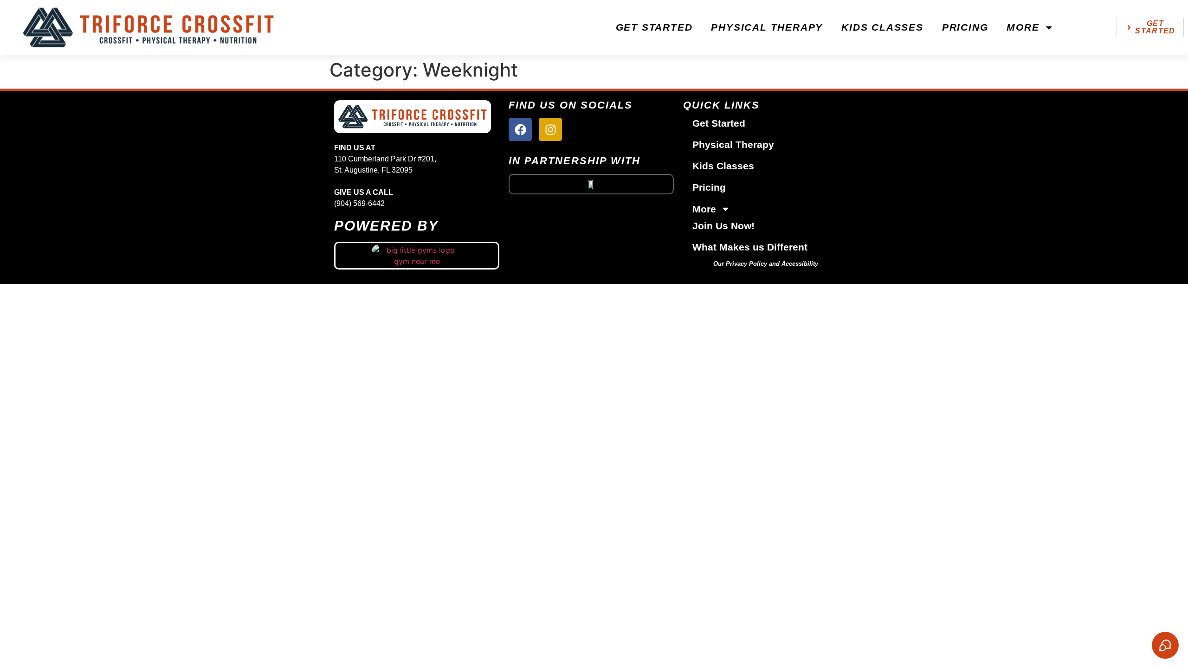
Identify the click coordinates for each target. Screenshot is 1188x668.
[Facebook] (520, 129)
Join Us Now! (723, 225)
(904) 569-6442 (359, 203)
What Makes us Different (749, 247)
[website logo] (148, 27)
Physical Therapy (767, 27)
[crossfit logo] (591, 184)
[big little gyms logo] (416, 255)
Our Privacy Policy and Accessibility (765, 263)
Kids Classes (882, 27)
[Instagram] (550, 129)
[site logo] (412, 116)
